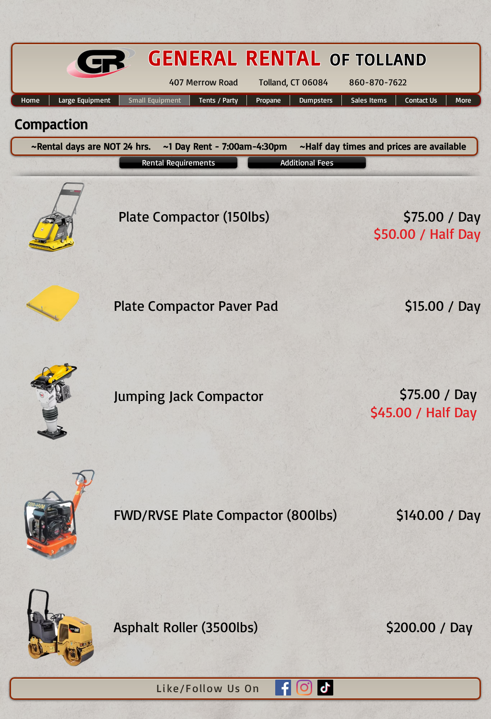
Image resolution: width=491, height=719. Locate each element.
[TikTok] (325, 687)
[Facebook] (283, 687)
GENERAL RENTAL (239, 57)
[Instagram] (304, 687)
